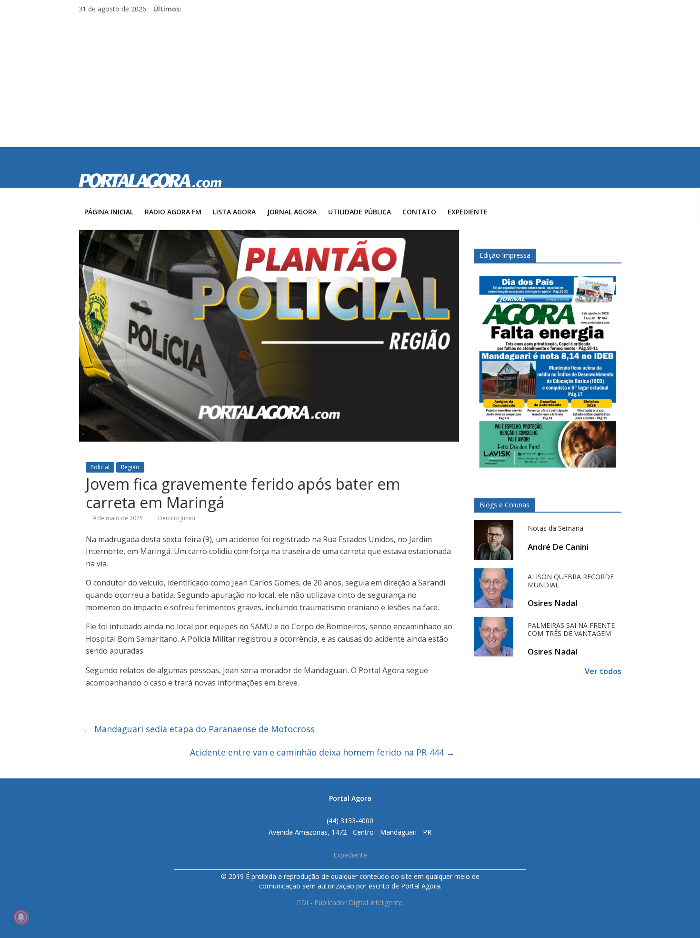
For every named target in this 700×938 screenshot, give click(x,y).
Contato (419, 211)
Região (130, 467)
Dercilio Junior (177, 518)
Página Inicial (108, 211)
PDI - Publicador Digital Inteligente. (350, 902)
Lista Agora (234, 211)
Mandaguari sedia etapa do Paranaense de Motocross (199, 729)
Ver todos (603, 671)
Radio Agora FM (173, 211)
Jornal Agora (292, 211)
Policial (100, 467)
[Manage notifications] (21, 917)
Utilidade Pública (359, 211)
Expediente (468, 211)
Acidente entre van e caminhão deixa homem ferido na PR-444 (322, 752)
